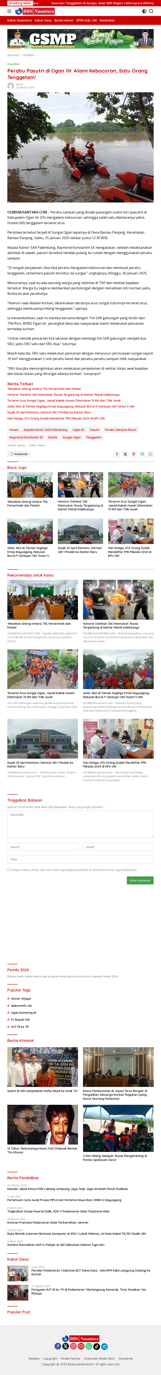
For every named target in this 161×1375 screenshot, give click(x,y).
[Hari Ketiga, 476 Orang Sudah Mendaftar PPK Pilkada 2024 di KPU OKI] (131, 531)
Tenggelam (94, 437)
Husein (13, 430)
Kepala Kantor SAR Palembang (45, 430)
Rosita (52, 437)
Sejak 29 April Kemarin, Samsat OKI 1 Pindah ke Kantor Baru (49, 412)
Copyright (50, 1358)
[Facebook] (58, 1346)
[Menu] (10, 11)
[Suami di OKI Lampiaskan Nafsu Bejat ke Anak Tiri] (42, 1067)
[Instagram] (73, 1346)
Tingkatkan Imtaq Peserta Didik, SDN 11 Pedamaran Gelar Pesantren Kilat (58, 1211)
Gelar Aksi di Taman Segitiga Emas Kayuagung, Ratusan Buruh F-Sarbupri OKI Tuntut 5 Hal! (70, 406)
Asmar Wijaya (21, 998)
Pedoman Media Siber (99, 1358)
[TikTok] (96, 1346)
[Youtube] (81, 1346)
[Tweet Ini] (125, 454)
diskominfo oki (21, 1006)
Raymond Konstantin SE (26, 437)
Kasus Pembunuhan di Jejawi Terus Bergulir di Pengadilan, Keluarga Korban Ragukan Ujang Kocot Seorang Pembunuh (115, 1094)
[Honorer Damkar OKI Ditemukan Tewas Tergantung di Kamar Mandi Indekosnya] (80, 485)
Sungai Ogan (72, 437)
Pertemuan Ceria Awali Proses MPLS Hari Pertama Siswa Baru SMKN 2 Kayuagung (64, 1200)
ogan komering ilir (24, 1013)
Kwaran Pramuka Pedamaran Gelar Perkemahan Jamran (47, 1222)
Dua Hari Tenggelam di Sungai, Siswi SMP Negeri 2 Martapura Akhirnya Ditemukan (71, 3)
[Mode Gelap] (144, 11)
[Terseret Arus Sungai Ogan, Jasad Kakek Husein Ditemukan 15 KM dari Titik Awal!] (131, 485)
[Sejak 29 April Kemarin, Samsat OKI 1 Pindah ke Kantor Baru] (80, 531)
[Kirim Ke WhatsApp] (150, 454)
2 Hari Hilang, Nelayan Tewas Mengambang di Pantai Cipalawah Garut (115, 1158)
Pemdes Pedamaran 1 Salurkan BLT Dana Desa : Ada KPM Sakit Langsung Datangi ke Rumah (90, 1272)
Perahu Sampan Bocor (121, 430)
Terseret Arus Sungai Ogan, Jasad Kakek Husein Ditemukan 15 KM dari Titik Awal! (64, 400)
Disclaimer (126, 1358)
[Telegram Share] (142, 454)
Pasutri (95, 430)
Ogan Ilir (78, 430)
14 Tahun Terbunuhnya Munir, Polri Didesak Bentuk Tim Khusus (42, 1150)
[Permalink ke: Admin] (10, 86)
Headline (13, 64)
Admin (19, 84)
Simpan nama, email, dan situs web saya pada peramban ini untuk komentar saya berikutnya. (74, 870)
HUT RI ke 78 (20, 1027)
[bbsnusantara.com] (34, 11)
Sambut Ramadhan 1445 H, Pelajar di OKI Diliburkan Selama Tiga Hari (55, 1245)
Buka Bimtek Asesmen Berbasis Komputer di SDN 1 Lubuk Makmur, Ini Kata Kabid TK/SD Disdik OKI (76, 1234)
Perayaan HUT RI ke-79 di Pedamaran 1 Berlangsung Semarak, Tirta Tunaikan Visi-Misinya (89, 1291)
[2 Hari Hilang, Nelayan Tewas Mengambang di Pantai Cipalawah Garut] (118, 1128)
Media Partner (71, 1358)
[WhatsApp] (89, 1346)
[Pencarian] (151, 11)
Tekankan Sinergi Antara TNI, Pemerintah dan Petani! (44, 389)
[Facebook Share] (117, 454)
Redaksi (34, 1358)
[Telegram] (104, 1346)
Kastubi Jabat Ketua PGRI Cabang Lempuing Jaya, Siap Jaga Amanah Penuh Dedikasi (67, 1189)
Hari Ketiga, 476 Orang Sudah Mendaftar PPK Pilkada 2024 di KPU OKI (56, 418)
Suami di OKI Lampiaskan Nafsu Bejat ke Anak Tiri (42, 1091)
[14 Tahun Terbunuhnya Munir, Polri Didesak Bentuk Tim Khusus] (42, 1125)
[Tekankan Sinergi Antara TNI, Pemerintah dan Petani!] (30, 485)
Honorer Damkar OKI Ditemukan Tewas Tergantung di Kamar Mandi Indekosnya (63, 395)
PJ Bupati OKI (20, 1020)
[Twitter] (65, 1346)
